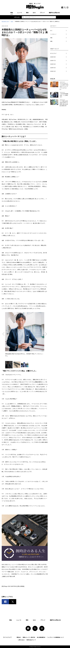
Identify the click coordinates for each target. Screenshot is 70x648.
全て (51, 30)
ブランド (42, 12)
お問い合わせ (21, 640)
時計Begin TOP (5, 21)
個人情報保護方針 (41, 637)
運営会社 (19, 637)
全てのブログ (53, 53)
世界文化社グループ (31, 640)
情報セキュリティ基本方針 (29, 637)
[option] (24, 334)
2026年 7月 (53, 60)
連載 (51, 41)
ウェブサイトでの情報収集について (55, 637)
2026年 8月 (53, 57)
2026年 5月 (53, 67)
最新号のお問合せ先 (54, 12)
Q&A (34, 12)
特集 (11, 12)
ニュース (19, 12)
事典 (27, 12)
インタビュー (53, 34)
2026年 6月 (53, 64)
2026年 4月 (53, 71)
